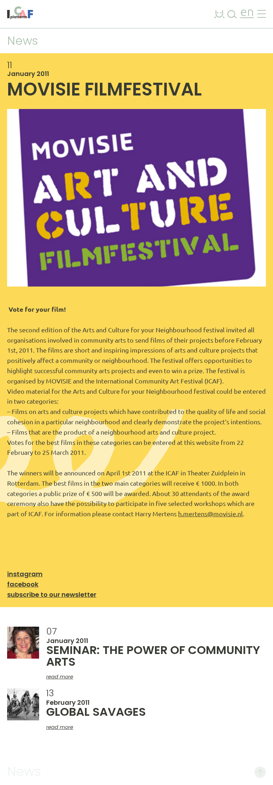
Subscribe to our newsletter (51, 594)
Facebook (22, 584)
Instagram (25, 573)
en (247, 12)
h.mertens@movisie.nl (210, 513)
